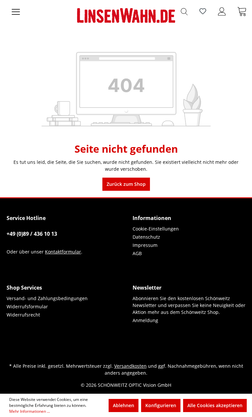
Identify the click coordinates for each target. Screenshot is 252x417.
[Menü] (16, 11)
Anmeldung (145, 320)
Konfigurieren (160, 405)
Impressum (145, 245)
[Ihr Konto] (222, 11)
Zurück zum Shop (126, 184)
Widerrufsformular (27, 306)
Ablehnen (123, 405)
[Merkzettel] (202, 11)
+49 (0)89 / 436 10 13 (32, 233)
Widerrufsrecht (23, 315)
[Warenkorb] (241, 11)
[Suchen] (184, 11)
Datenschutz (146, 237)
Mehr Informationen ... (29, 411)
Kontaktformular (63, 252)
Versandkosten (130, 366)
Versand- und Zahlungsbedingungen (47, 298)
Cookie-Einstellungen (156, 229)
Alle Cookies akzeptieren (214, 405)
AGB (137, 253)
